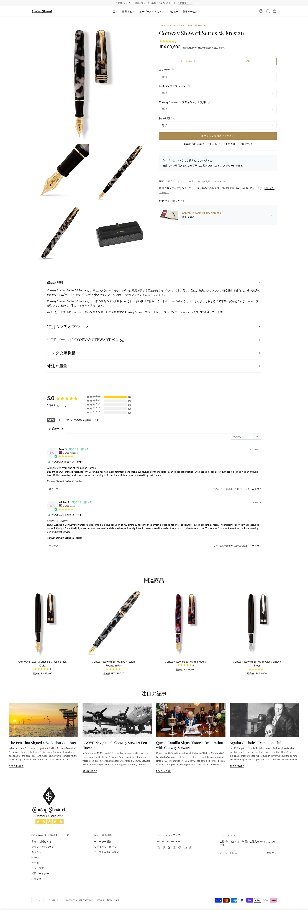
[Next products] (298, 621)
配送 (170, 181)
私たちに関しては (41, 841)
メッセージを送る (233, 165)
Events (35, 857)
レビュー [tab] (54, 428)
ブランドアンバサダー (43, 846)
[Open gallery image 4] (60, 232)
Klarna (220, 181)
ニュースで (37, 868)
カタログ (36, 852)
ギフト (181, 181)
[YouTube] (185, 848)
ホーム (162, 25)
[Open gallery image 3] (120, 172)
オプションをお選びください (217, 135)
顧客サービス (190, 11)
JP (35, 900)
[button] (254, 489)
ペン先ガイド (187, 61)
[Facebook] (163, 848)
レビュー (173, 11)
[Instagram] (158, 848)
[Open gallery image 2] (60, 172)
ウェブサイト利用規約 (106, 852)
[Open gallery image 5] (120, 232)
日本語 (52, 900)
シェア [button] (54, 489)
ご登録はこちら (185, 3)
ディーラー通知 (103, 841)
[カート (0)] (275, 11)
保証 (161, 181)
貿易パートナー (40, 873)
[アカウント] (261, 11)
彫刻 (248, 61)
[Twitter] (169, 848)
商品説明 (55, 282)
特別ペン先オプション (68, 326)
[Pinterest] (179, 848)
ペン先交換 (204, 181)
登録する (272, 852)
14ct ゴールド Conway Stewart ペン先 (85, 339)
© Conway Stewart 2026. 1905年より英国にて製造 (93, 900)
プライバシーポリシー (106, 846)
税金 (191, 181)
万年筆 (35, 862)
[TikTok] (174, 848)
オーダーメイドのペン (151, 11)
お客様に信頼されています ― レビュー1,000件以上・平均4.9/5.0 (218, 144)
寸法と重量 (57, 366)
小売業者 (36, 878)
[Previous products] (10, 621)
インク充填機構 (61, 352)
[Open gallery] (90, 82)
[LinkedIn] (190, 848)
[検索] (268, 11)
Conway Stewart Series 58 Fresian (64, 481)
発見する (127, 11)
